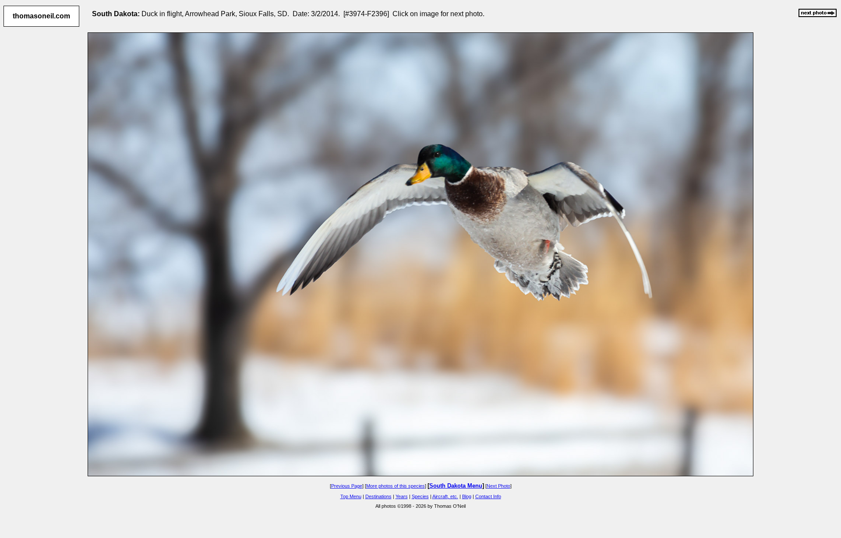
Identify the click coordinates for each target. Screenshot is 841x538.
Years (402, 496)
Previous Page (346, 486)
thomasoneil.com (41, 16)
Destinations (378, 496)
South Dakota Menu (455, 485)
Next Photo (498, 486)
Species (420, 496)
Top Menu (350, 496)
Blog (466, 496)
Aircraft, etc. (445, 496)
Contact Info (488, 496)
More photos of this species (395, 486)
